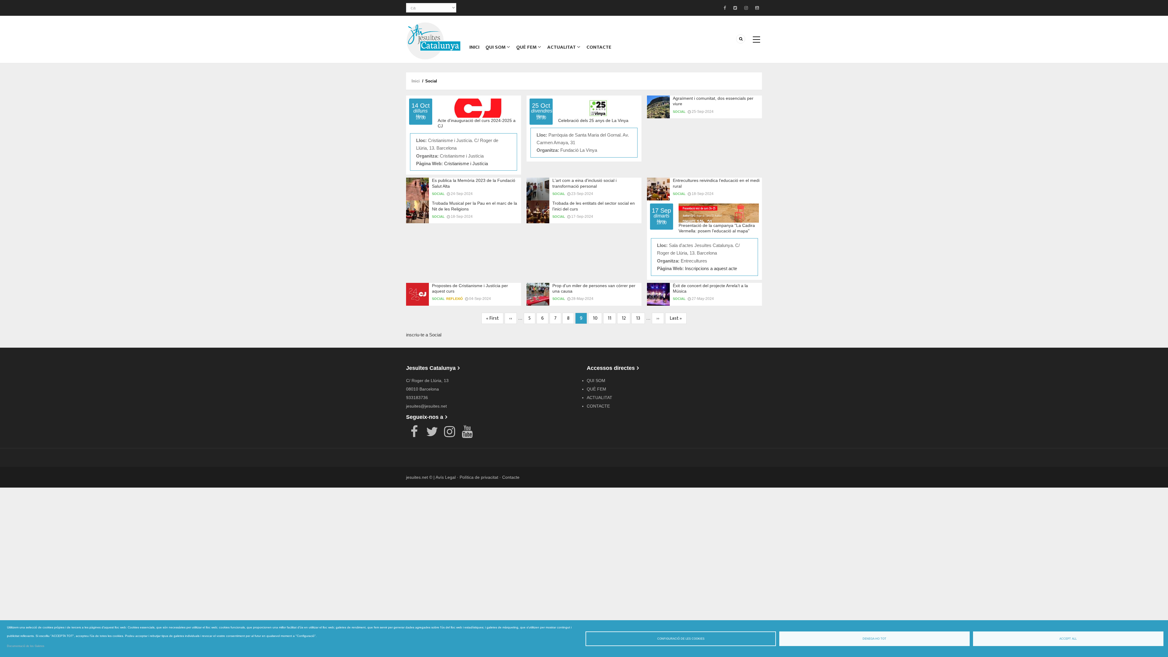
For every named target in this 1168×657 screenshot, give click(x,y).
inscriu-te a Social (423, 334)
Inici (474, 47)
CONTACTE (598, 47)
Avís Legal (446, 477)
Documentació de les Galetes (25, 646)
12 (626, 318)
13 (640, 318)
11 (612, 318)
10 (597, 318)
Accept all (1068, 638)
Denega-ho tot (874, 638)
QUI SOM (496, 47)
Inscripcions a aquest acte (711, 268)
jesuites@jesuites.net (426, 406)
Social (679, 111)
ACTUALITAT (562, 47)
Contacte (511, 477)
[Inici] (433, 40)
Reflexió (454, 299)
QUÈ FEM (527, 47)
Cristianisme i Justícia (466, 163)
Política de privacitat (479, 477)
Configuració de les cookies (680, 638)
